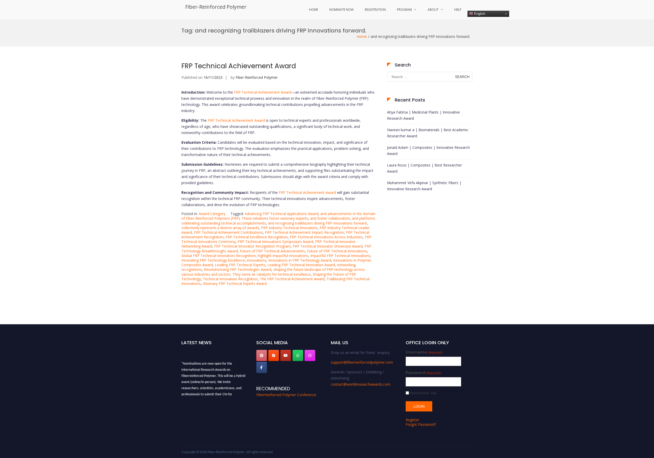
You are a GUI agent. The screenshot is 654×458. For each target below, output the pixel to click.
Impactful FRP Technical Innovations (340, 255)
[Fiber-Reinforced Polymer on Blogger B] (273, 355)
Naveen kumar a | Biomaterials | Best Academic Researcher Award (427, 132)
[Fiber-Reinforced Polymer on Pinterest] (261, 355)
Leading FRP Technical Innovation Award (301, 264)
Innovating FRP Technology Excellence (213, 260)
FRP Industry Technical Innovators (289, 227)
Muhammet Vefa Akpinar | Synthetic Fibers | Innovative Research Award (424, 185)
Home (313, 9)
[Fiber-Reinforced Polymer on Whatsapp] (298, 355)
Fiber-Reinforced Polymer (216, 6)
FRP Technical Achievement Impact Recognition (304, 232)
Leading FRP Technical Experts (240, 264)
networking (346, 264)
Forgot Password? (421, 424)
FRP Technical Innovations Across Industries (326, 236)
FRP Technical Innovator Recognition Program (252, 246)
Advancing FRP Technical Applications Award (281, 213)
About (433, 9)
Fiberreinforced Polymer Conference (286, 394)
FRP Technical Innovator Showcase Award (328, 246)
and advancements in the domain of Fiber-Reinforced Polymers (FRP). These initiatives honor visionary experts (278, 216)
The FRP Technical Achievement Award (292, 278)
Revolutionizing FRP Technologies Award (237, 269)
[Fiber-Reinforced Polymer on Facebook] (261, 367)
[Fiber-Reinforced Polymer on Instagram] (310, 355)
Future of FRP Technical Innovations (337, 251)
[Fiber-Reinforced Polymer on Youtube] (285, 355)
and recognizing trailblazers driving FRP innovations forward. (317, 223)
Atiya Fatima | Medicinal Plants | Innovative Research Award (423, 115)
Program (404, 9)
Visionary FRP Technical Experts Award (235, 283)
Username (424, 352)
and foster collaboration (330, 218)
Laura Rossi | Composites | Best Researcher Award (424, 168)
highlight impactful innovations (283, 255)
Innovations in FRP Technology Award (299, 260)
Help (457, 9)
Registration (375, 9)
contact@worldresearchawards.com (360, 384)
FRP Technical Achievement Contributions (228, 232)
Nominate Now (341, 9)
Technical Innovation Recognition (230, 278)
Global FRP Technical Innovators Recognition (218, 255)
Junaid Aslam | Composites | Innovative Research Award (428, 150)
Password (423, 372)
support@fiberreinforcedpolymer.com (362, 362)
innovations (256, 260)
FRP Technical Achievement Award (238, 66)
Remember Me (423, 392)
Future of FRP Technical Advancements (272, 251)
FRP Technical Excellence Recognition (257, 236)
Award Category (212, 213)
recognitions (191, 269)
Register (412, 419)
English (479, 14)
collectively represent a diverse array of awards (220, 227)
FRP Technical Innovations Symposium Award (275, 241)
